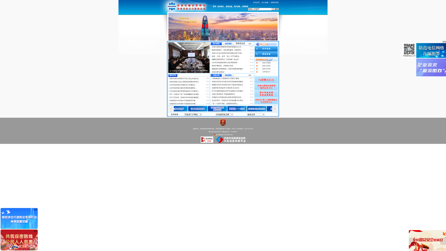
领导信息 (229, 6)
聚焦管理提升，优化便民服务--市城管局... (227, 50)
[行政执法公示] (266, 80)
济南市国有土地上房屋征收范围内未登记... (184, 82)
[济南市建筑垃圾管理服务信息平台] (266, 87)
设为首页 (256, 2)
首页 (214, 6)
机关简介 (221, 6)
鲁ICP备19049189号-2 (215, 132)
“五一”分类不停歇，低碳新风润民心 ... (226, 103)
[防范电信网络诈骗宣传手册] (431, 51)
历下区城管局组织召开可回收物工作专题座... (228, 91)
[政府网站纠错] (206, 139)
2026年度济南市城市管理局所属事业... (183, 88)
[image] (275, 9)
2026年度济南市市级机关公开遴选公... (183, 85)
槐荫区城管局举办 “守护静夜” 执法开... (226, 59)
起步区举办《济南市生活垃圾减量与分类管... (228, 100)
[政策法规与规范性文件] (246, 108)
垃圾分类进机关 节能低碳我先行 (223, 94)
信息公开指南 (266, 63)
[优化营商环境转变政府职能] (266, 94)
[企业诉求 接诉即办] (431, 68)
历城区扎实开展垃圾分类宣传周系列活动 (226, 97)
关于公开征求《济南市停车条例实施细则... (184, 97)
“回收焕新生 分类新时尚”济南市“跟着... (226, 78)
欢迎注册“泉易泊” (218, 72)
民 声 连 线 (266, 49)
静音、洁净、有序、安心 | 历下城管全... (226, 56)
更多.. (250, 44)
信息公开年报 (266, 69)
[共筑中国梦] (266, 108)
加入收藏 (265, 2)
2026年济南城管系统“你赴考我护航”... (225, 62)
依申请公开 (266, 72)
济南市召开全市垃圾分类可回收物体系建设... (228, 82)
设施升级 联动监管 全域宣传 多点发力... (226, 88)
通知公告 (172, 75)
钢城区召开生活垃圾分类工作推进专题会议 (227, 85)
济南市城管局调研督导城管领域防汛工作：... (228, 47)
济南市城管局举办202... (179, 71)
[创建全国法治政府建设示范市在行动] (207, 108)
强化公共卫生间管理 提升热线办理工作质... (227, 53)
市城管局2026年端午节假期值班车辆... (183, 100)
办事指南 (245, 6)
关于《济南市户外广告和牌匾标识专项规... (184, 94)
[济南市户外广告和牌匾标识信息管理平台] (266, 101)
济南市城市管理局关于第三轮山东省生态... (184, 78)
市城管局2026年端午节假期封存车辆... (183, 104)
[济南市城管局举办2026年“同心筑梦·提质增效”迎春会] (189, 57)
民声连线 (237, 6)
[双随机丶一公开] (226, 108)
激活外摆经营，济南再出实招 (222, 66)
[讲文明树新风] (187, 108)
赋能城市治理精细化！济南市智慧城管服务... (228, 69)
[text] (260, 9)
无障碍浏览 (275, 2)
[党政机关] (223, 122)
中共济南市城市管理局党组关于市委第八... (184, 91)
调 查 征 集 (266, 54)
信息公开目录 (266, 66)
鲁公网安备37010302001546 (224, 135)
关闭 (444, 42)
